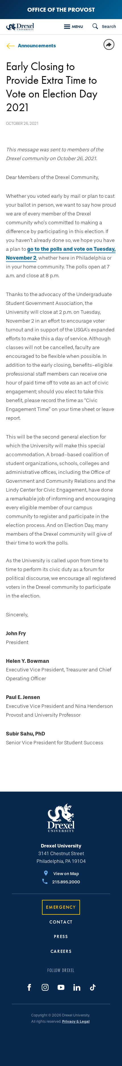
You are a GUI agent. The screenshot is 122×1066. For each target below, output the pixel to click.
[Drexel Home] (20, 26)
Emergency (61, 907)
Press (61, 936)
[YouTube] (61, 987)
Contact (61, 922)
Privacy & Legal (76, 1021)
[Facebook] (29, 987)
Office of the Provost (61, 9)
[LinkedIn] (76, 987)
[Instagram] (45, 987)
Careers (61, 951)
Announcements (37, 46)
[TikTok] (92, 987)
